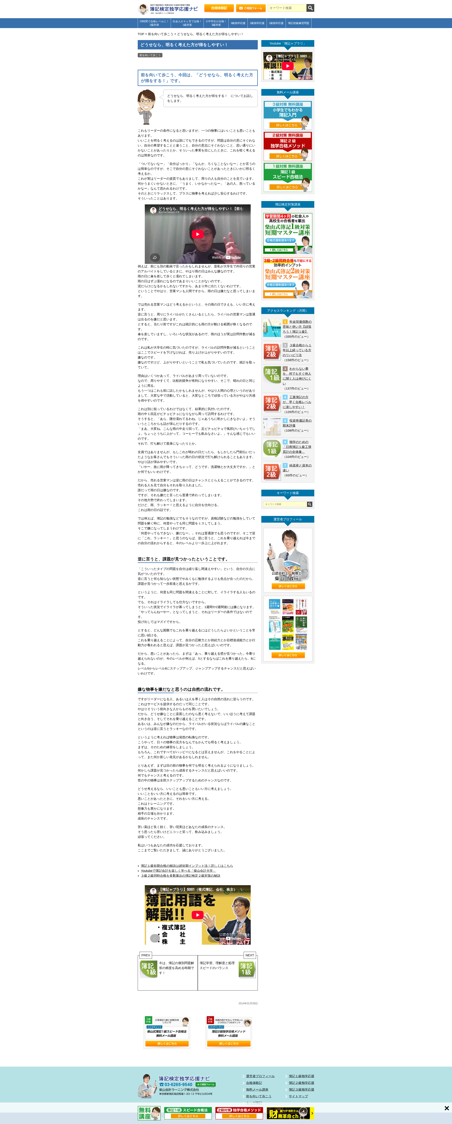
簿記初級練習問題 (298, 23)
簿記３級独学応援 (301, 1089)
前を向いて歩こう (150, 55)
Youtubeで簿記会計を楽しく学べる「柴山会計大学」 (178, 870)
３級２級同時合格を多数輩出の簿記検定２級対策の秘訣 (180, 875)
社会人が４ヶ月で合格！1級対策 (187, 23)
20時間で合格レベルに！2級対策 (154, 23)
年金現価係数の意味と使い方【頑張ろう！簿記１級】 (297, 326)
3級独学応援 (238, 23)
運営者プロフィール (260, 1076)
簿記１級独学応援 (301, 1076)
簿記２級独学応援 (301, 1083)
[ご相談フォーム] (251, 9)
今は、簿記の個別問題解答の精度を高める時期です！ (176, 968)
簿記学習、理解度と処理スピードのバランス (217, 965)
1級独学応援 (276, 23)
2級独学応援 (257, 23)
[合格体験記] (219, 9)
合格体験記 (254, 1083)
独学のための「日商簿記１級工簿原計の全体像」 (297, 447)
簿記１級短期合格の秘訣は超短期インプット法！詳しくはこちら (187, 866)
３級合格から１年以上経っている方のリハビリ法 (297, 350)
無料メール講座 (257, 1089)
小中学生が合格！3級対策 (216, 23)
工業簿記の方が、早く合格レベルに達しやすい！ (297, 402)
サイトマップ (298, 1096)
